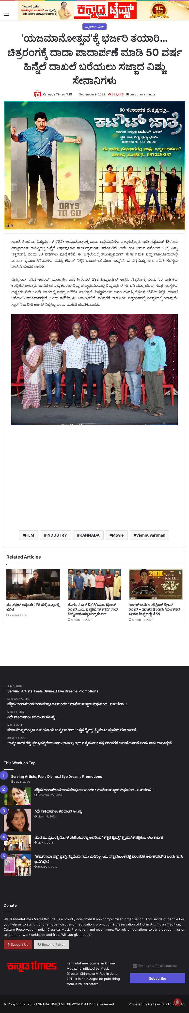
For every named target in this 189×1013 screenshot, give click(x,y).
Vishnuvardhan (150, 535)
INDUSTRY (57, 535)
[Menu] (6, 13)
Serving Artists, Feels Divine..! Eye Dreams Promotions (56, 776)
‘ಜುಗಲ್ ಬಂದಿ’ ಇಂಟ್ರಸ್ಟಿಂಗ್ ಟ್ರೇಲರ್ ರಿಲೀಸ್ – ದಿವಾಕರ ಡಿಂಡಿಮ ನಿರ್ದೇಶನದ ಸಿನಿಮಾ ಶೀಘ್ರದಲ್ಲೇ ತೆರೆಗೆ (154, 609)
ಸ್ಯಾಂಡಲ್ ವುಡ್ (94, 27)
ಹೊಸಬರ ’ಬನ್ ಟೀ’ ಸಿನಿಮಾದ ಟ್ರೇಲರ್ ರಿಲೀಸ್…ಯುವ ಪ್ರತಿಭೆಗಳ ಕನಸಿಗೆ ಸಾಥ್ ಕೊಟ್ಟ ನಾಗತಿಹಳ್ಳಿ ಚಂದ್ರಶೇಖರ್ (93, 609)
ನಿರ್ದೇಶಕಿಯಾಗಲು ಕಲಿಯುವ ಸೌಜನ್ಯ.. (58, 811)
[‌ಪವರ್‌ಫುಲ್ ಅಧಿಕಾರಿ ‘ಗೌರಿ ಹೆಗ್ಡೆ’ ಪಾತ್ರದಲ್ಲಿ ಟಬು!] (33, 584)
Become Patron (53, 944)
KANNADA (89, 535)
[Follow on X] (67, 94)
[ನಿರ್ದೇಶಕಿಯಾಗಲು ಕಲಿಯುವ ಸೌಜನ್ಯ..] (17, 820)
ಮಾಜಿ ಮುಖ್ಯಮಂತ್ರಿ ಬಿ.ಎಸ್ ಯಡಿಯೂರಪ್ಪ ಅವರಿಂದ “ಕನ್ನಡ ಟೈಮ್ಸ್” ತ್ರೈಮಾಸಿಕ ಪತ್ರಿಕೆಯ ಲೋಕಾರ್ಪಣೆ (98, 837)
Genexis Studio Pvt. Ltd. (166, 1004)
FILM (29, 535)
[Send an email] (70, 94)
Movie (118, 535)
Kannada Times (54, 94)
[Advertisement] (100, 485)
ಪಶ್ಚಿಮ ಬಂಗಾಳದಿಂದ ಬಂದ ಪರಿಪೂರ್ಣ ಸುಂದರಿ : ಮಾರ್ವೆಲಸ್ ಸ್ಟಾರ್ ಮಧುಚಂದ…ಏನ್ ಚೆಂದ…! (94, 790)
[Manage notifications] (177, 1002)
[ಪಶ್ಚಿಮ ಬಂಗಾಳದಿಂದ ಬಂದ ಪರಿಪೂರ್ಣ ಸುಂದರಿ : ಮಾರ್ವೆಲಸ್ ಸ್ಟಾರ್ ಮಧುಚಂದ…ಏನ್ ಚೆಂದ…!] (17, 796)
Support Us (19, 944)
